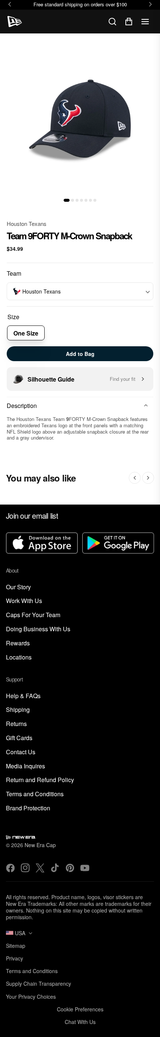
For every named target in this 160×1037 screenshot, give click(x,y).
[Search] (112, 21)
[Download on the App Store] (42, 543)
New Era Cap (40, 845)
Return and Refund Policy (40, 780)
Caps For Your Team (33, 615)
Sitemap (15, 945)
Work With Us (24, 601)
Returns (16, 724)
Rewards (18, 643)
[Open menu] (145, 21)
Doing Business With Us (38, 629)
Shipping (18, 710)
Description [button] (22, 405)
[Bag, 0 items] (128, 21)
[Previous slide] (135, 478)
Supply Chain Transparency (38, 983)
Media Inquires (25, 766)
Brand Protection (28, 808)
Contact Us (20, 752)
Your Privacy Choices (31, 996)
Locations (19, 657)
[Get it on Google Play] (118, 543)
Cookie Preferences (80, 1009)
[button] (67, 200)
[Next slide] (148, 478)
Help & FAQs (23, 696)
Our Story (18, 587)
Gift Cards (19, 738)
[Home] (14, 21)
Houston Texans (27, 223)
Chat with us (80, 1021)
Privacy (14, 958)
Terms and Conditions (35, 794)
